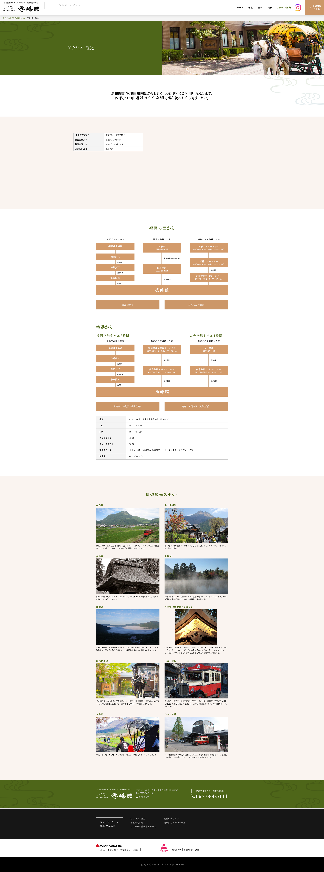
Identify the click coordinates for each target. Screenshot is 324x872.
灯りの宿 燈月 (138, 818)
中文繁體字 (125, 849)
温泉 (260, 7)
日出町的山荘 (136, 822)
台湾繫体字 (176, 849)
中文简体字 (113, 849)
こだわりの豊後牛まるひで (143, 826)
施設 (270, 7)
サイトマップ (143, 797)
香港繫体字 (188, 849)
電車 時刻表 (127, 304)
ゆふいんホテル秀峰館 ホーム (14, 18)
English (101, 849)
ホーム (240, 7)
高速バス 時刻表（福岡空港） (128, 406)
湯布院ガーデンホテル (174, 822)
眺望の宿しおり (171, 818)
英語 (197, 849)
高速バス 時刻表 (196, 304)
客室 (250, 7)
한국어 (136, 849)
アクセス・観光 (284, 7)
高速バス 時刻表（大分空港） (196, 406)
